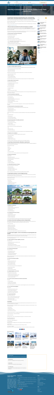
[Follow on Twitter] (19, 389)
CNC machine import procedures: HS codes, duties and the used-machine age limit (43, 42)
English (38, 51)
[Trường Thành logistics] (10, 3)
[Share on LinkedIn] (24, 329)
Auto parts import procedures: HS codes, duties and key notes (43, 39)
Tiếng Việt (39, 50)
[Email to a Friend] (21, 329)
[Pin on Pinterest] (23, 329)
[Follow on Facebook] (7, 0)
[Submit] (41, 5)
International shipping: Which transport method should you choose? (43, 31)
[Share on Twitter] (20, 329)
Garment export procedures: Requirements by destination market (43, 47)
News (27, 8)
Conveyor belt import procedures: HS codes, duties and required (43, 45)
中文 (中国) (39, 52)
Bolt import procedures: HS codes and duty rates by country (43, 28)
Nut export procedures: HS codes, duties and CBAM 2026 (43, 33)
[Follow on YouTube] (21, 389)
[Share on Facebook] (19, 329)
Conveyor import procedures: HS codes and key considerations (43, 23)
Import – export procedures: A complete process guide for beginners (43, 36)
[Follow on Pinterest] (20, 389)
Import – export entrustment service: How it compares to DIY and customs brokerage (43, 25)
